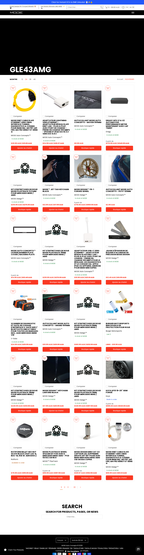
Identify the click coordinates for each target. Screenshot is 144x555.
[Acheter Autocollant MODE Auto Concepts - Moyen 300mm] (87, 99)
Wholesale (52, 548)
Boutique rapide (87, 148)
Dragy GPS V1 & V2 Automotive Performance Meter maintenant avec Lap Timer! (117, 124)
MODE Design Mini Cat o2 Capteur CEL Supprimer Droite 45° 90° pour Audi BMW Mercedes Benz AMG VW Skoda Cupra (87, 456)
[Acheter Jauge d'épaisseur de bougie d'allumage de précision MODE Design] (119, 230)
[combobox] (83, 7)
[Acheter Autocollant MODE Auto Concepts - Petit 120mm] (119, 168)
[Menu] (132, 12)
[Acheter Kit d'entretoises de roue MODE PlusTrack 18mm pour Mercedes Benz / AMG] (24, 369)
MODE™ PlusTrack (50, 461)
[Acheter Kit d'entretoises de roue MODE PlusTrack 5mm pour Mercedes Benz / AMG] (87, 369)
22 (74, 487)
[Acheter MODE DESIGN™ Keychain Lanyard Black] (56, 369)
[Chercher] (101, 7)
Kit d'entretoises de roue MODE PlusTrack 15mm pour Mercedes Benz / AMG (56, 253)
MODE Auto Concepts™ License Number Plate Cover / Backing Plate (23, 252)
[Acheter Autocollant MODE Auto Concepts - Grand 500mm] (56, 302)
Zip (71, 548)
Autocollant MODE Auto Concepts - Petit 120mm (119, 190)
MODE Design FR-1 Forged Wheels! (22, 6)
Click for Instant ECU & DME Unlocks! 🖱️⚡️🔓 (72, 2)
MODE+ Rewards (63, 548)
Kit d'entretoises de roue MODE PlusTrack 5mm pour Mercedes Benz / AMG (87, 393)
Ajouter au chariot (24, 148)
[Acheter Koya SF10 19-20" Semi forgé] (119, 369)
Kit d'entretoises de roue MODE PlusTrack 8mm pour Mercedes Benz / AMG (87, 326)
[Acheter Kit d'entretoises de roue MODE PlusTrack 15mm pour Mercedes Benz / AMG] (56, 230)
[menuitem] (112, 7)
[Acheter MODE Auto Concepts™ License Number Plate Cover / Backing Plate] (24, 230)
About (36, 548)
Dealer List (43, 548)
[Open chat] (138, 549)
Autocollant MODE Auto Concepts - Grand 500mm (56, 324)
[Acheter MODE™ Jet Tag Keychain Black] (56, 168)
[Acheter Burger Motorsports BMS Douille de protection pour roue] (119, 302)
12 (22, 79)
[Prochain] (81, 487)
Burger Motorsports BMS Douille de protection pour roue (118, 325)
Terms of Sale (78, 548)
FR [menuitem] (127, 7)
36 (30, 79)
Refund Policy (114, 548)
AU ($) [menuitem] (132, 7)
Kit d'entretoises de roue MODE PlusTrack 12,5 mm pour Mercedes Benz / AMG (24, 192)
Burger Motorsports (114, 331)
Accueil (120, 79)
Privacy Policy (103, 548)
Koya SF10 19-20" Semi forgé (117, 391)
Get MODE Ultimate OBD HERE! (51, 6)
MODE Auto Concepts (69, 546)
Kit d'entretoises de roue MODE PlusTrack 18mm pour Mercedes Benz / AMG (24, 393)
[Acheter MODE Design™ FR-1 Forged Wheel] (87, 168)
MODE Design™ (17, 198)
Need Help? (29, 548)
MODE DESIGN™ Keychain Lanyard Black (55, 391)
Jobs (121, 548)
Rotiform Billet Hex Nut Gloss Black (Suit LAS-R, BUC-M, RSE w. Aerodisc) (24, 454)
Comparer (17, 116)
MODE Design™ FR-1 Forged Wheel (84, 190)
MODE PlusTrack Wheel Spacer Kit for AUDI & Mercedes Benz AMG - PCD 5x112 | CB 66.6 (56, 455)
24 (26, 79)
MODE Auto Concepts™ (21, 135)
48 (34, 79)
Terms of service (91, 548)
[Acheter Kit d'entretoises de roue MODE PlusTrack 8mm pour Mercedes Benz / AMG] (87, 302)
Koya (108, 396)
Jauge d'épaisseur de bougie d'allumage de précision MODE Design (118, 252)
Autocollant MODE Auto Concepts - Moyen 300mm (87, 121)
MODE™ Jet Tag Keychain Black (56, 190)
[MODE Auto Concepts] (17, 12)
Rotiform (14, 459)
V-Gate (14, 338)
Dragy (108, 131)
